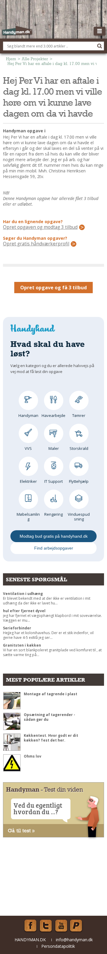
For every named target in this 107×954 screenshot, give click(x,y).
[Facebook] (30, 926)
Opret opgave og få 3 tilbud (53, 287)
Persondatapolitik (58, 946)
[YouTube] (61, 926)
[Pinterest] (77, 926)
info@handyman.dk (74, 939)
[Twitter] (46, 926)
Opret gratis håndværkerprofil (36, 244)
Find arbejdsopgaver (53, 548)
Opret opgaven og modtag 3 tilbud (40, 227)
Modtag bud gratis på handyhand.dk (54, 536)
